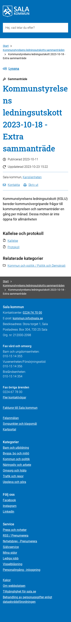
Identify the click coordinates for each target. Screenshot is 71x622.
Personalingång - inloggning (21, 570)
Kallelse (13, 241)
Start (6, 45)
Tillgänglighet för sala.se (19, 591)
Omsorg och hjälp (15, 470)
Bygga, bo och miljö (16, 453)
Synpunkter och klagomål (20, 424)
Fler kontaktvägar (14, 397)
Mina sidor (10, 552)
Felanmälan (11, 418)
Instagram (9, 506)
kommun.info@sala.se (28, 318)
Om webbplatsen (14, 586)
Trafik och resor (13, 476)
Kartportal (9, 429)
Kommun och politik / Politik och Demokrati (37, 265)
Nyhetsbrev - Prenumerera (20, 541)
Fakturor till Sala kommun (20, 408)
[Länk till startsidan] (16, 11)
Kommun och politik (16, 459)
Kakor (7, 580)
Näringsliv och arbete (17, 465)
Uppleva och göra (14, 482)
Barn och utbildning (16, 447)
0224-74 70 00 (32, 312)
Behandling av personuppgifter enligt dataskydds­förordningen (27, 599)
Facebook (9, 500)
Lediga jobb (11, 558)
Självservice (11, 547)
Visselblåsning (12, 564)
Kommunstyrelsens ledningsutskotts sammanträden (34, 50)
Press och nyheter (15, 530)
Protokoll (14, 247)
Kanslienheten (32, 177)
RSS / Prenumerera (15, 535)
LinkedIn (8, 511)
